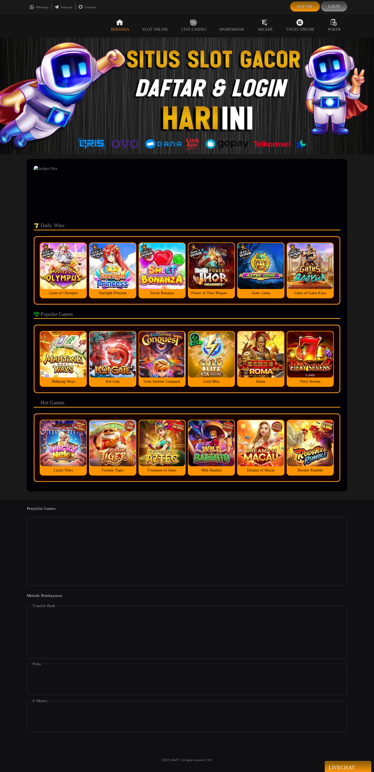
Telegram (66, 7)
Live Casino (194, 29)
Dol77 (176, 760)
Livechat (90, 7)
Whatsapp (41, 7)
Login (334, 6)
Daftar (305, 6)
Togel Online (300, 29)
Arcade (265, 29)
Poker (334, 29)
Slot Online (155, 29)
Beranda (120, 29)
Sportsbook (231, 29)
